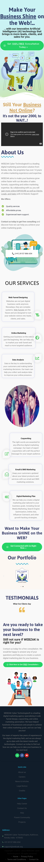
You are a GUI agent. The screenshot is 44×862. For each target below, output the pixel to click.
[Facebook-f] (22, 755)
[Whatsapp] (17, 755)
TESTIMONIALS (22, 598)
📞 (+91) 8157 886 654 (22, 253)
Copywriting (26, 438)
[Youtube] (27, 755)
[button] (3, 576)
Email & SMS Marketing (25, 469)
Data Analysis (18, 360)
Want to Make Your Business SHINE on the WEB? (22, 533)
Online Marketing (18, 333)
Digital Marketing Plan (25, 496)
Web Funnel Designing (18, 297)
